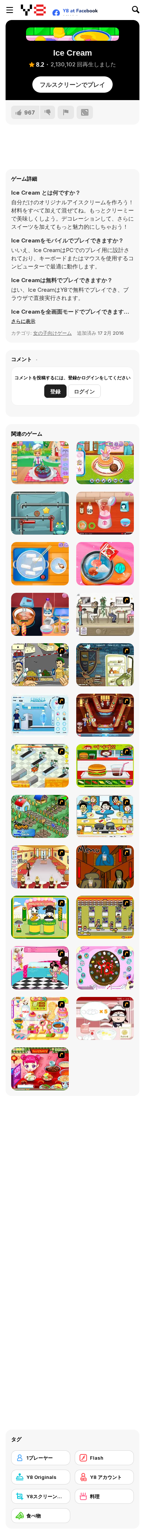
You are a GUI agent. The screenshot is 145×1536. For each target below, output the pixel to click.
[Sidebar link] (9, 10)
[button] (23, 321)
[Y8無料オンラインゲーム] (33, 10)
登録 (55, 391)
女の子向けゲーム (52, 333)
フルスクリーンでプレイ (72, 84)
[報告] (66, 112)
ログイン (84, 391)
